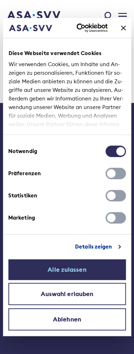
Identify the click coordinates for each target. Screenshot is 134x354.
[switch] (115, 173)
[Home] (24, 15)
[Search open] (109, 14)
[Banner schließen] (123, 27)
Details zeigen (93, 246)
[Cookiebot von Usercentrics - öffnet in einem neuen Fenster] (80, 28)
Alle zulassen (67, 270)
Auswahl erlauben (67, 294)
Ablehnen (67, 319)
